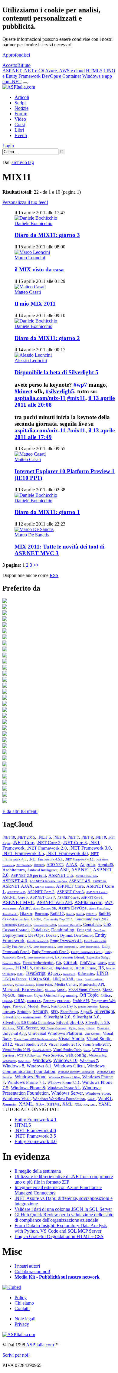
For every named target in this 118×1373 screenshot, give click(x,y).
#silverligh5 (60, 391)
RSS (54, 575)
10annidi (39, 865)
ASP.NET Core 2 (41, 892)
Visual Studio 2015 (64, 1044)
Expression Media (11, 963)
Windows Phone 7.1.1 (64, 1082)
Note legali (25, 1318)
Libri (19, 130)
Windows (42, 1060)
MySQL (8, 995)
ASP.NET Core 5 (96, 892)
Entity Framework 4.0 (36, 1141)
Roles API (8, 1012)
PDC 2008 (63, 1001)
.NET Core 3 (75, 842)
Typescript (103, 1028)
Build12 (57, 913)
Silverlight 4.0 (69, 1022)
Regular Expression (87, 1006)
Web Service (53, 1055)
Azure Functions (99, 908)
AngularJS (105, 865)
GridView (87, 962)
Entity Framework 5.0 (95, 941)
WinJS (91, 1099)
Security (40, 1011)
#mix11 (76, 398)
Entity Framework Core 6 (40, 957)
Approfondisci (16, 54)
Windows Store (97, 1093)
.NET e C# (33, 70)
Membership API (91, 984)
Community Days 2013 (16, 924)
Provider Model (25, 1006)
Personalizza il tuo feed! (25, 202)
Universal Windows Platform (55, 1033)
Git (58, 962)
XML (67, 1104)
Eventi (21, 135)
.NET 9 (100, 837)
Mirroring (50, 990)
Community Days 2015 (69, 925)
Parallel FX (34, 1001)
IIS (101, 967)
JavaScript (35, 973)
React (45, 1006)
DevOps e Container (62, 76)
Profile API (81, 1001)
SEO (54, 1012)
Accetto (9, 65)
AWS (109, 903)
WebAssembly (97, 1055)
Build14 (80, 914)
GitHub (70, 962)
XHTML (53, 1104)
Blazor (26, 913)
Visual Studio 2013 (30, 1044)
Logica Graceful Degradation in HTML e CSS (59, 1236)
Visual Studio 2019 (16, 1050)
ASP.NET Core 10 (16, 892)
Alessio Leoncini (31, 360)
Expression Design (98, 957)
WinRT (105, 1098)
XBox (40, 1104)
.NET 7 (73, 837)
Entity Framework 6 (16, 946)
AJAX (71, 864)
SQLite (72, 1028)
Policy (21, 1297)
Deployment (14, 935)
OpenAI (7, 1001)
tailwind (90, 1028)
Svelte (81, 1028)
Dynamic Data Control (76, 935)
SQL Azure (8, 1028)
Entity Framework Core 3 (86, 952)
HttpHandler (43, 968)
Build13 (70, 914)
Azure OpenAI (10, 914)
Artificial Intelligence (42, 870)
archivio (22, 162)
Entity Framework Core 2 (50, 952)
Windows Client (69, 1065)
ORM (19, 1000)
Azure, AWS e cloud (65, 70)
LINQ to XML (63, 979)
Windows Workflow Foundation (59, 1098)
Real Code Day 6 (63, 1006)
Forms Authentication (38, 963)
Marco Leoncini (30, 257)
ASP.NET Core (70, 886)
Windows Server (67, 1093)
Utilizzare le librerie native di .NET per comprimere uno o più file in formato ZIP (64, 1179)
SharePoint (69, 1011)
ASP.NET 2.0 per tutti (28, 875)
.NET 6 (59, 837)
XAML (26, 1103)
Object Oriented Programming (55, 995)
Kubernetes (86, 974)
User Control (92, 1033)
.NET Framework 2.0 (47, 848)
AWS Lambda (9, 908)
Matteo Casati (28, 292)
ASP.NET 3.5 (60, 875)
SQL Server (27, 1027)
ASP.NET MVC (18, 902)
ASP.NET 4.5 (79, 881)
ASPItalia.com (88, 902)
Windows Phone (30, 1076)
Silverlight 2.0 (57, 1016)
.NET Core (23, 842)
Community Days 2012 (91, 919)
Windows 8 (13, 1065)
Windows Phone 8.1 (64, 1088)
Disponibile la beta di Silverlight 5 (56, 372)
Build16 (104, 914)
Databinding (62, 929)
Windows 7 (89, 1060)
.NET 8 (87, 837)
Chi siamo (24, 1303)
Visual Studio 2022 (41, 1050)
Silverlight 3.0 (86, 1016)
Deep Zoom (99, 930)
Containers (92, 924)
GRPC (102, 963)
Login (8, 145)
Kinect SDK (69, 974)
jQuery (54, 973)
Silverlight (104, 1011)
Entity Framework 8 (89, 946)
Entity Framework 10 (37, 941)
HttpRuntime (85, 968)
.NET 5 (44, 837)
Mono (108, 990)
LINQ (102, 973)
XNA (78, 1104)
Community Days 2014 (45, 925)
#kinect (23, 391)
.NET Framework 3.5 (23, 853)
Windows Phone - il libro (64, 1077)
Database (40, 929)
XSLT (93, 1104)
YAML (104, 1104)
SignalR (86, 1012)
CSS (107, 924)
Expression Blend (69, 957)
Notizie (21, 108)
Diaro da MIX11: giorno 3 (47, 235)
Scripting (23, 1012)
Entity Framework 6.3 (44, 946)
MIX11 (61, 990)
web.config (76, 1055)
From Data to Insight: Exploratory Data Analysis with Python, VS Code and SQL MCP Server (61, 1228)
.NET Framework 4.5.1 (46, 859)
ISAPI (20, 974)
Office (106, 995)
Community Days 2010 (58, 919)
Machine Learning (24, 985)
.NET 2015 (26, 837)
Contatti (22, 1308)
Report (104, 1006)
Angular (87, 864)
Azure (25, 907)
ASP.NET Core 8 (68, 897)
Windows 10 (65, 1060)
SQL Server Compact (53, 1028)
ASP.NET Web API (54, 902)
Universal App (14, 1033)
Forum (21, 113)
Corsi (20, 124)
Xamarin (9, 1104)
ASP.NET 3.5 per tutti (86, 876)
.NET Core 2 (49, 842)
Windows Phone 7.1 (26, 1082)
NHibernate (24, 995)
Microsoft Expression (22, 989)
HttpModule (63, 968)
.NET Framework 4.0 (67, 853)
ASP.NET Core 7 (42, 897)
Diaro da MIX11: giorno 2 (47, 338)
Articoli (22, 97)
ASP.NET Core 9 (91, 897)
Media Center (65, 984)
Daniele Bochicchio (33, 223)
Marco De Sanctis (32, 534)
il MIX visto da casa (39, 269)
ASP (64, 869)
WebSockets (24, 1061)
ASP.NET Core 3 (70, 892)
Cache (36, 919)
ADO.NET (55, 864)
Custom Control (15, 930)
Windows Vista (16, 1098)
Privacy (22, 1324)
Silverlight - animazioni (21, 1017)
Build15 (91, 914)
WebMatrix (9, 1061)
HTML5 (94, 70)
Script (20, 102)
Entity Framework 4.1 (66, 941)
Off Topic (89, 995)
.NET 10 (8, 837)
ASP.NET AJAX (17, 886)
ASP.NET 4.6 (99, 881)
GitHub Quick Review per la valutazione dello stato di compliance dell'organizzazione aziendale (64, 1217)
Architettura (13, 869)
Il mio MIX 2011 (35, 303)
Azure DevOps (72, 908)
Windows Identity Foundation (76, 1071)
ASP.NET (12, 70)
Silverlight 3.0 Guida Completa (28, 1022)
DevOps (36, 935)
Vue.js (87, 1050)
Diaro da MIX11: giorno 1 (47, 512)
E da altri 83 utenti (20, 811)
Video (20, 119)
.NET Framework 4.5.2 (79, 859)
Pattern (49, 1000)
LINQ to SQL (39, 979)
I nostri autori (27, 1266)
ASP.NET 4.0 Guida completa (48, 881)
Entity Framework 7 (67, 946)
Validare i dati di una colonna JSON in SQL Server (63, 1209)
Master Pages (44, 984)
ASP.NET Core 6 (15, 897)
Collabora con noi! (32, 1271)
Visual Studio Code (67, 1050)
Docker (52, 935)
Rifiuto (24, 65)
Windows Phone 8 (28, 1087)
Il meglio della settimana (38, 1171)
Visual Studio (71, 1038)
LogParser (7, 985)
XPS (86, 1104)
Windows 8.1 (39, 1065)
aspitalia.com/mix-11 (40, 398)
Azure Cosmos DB (44, 908)
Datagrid (84, 930)
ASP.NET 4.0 (14, 880)
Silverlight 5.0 (97, 1022)
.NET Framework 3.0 (90, 847)
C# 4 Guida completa (15, 919)
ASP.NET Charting (44, 887)
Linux (79, 979)
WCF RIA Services (28, 1055)
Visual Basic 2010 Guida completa (35, 1039)
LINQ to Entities (14, 979)
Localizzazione (93, 979)
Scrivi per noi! (16, 1355)
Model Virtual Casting (84, 990)
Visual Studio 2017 (96, 1044)
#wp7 (80, 385)
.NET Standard (23, 865)
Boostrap (41, 914)
